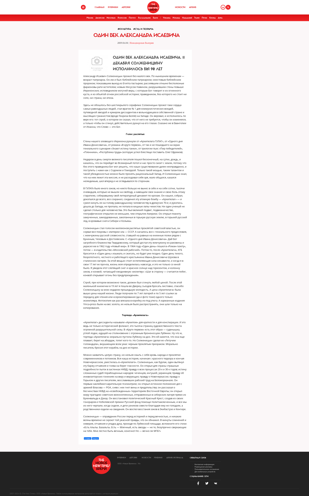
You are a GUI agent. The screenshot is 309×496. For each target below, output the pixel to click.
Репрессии (122, 17)
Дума (220, 17)
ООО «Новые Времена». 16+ (129, 463)
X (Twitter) (88, 439)
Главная (99, 7)
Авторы (126, 7)
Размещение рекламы (203, 466)
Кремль (212, 17)
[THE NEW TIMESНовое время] (153, 7)
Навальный (187, 17)
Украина (166, 17)
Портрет (132, 17)
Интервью (111, 17)
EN (223, 7)
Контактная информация (204, 464)
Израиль (176, 17)
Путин (204, 17)
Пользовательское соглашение (207, 469)
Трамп (197, 17)
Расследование (144, 17)
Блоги (155, 17)
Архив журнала (174, 457)
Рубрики (113, 7)
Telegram (95, 439)
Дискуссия (99, 17)
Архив (192, 7)
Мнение (90, 17)
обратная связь (198, 458)
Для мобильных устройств (205, 471)
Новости (180, 7)
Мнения (158, 457)
